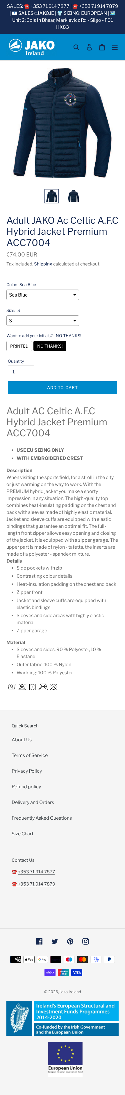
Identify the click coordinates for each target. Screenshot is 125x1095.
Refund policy (26, 786)
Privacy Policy (27, 771)
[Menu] (114, 47)
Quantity (16, 361)
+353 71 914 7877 (36, 871)
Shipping (43, 264)
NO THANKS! (50, 346)
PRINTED (19, 346)
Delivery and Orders (33, 802)
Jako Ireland (70, 991)
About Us (22, 739)
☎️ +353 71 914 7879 (33, 884)
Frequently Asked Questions (42, 818)
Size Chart (22, 833)
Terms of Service (30, 755)
